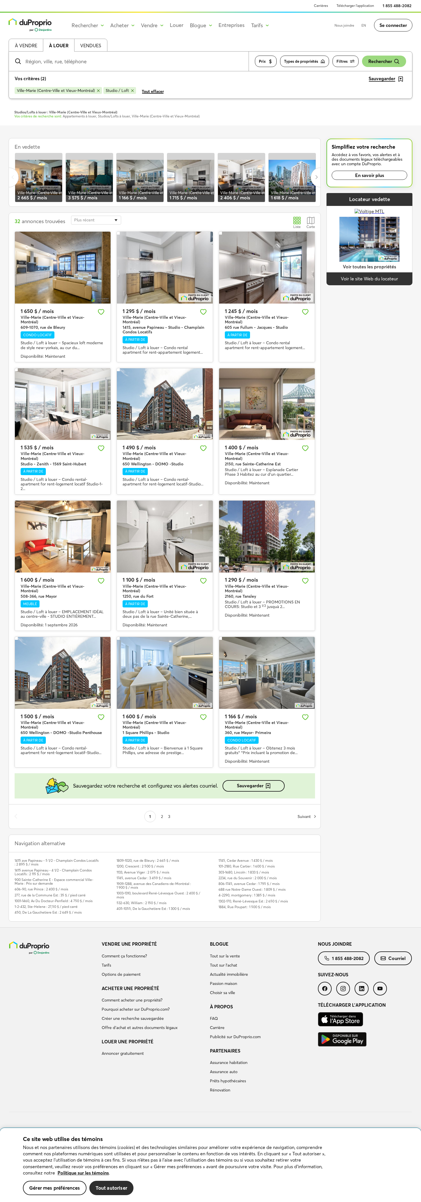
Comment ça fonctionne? (124, 956)
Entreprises (232, 25)
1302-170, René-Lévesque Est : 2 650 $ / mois (253, 901)
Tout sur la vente (225, 956)
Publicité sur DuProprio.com (235, 1036)
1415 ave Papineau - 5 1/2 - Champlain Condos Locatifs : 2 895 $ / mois (57, 862)
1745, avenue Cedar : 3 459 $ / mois (144, 878)
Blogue (219, 944)
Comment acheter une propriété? (132, 1000)
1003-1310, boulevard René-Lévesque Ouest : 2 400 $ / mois (158, 895)
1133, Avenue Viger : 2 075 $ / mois (143, 872)
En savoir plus (369, 175)
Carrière (217, 1027)
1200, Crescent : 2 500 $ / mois (140, 866)
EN (363, 25)
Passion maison (223, 983)
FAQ (214, 1018)
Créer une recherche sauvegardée (133, 1018)
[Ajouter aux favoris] (101, 312)
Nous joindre (344, 25)
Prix (262, 61)
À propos (221, 1007)
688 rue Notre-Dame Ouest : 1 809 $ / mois (252, 889)
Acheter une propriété (130, 988)
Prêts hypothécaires (228, 1080)
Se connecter (393, 25)
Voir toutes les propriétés (369, 266)
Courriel (397, 958)
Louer (176, 25)
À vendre (26, 45)
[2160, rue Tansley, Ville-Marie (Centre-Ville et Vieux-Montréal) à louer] (267, 537)
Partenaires (225, 1050)
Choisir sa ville (222, 992)
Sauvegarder (250, 785)
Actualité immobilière (229, 974)
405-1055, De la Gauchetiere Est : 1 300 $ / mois (153, 908)
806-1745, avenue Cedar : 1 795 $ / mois (249, 884)
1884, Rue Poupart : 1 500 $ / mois (245, 907)
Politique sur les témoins (83, 1173)
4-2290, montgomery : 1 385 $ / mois (247, 895)
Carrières (321, 5)
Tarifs (106, 965)
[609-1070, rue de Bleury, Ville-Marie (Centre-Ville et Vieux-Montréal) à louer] (63, 268)
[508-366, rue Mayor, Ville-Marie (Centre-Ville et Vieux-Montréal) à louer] (63, 537)
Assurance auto (223, 1071)
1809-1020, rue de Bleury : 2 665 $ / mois (148, 860)
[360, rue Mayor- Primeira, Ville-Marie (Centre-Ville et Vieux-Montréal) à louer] (267, 673)
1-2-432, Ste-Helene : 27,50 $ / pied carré (46, 906)
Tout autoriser (111, 1188)
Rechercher (380, 61)
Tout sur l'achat (223, 965)
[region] (210, 1165)
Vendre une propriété (129, 944)
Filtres (342, 61)
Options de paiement (121, 974)
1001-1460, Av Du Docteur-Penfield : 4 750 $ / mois (54, 901)
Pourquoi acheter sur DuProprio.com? (136, 1009)
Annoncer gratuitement (123, 1053)
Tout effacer (153, 91)
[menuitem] (153, 960)
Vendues (90, 45)
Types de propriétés (301, 61)
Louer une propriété (128, 1041)
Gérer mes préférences (54, 1188)
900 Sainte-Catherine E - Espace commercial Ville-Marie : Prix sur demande (54, 882)
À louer (58, 45)
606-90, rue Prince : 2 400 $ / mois (41, 889)
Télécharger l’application (355, 5)
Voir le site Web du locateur (369, 279)
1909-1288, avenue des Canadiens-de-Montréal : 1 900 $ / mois (154, 886)
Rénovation (220, 1090)
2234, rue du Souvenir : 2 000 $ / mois (248, 878)
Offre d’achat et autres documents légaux (140, 1027)
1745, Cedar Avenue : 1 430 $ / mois (246, 860)
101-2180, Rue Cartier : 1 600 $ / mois (247, 866)
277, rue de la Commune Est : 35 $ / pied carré (50, 895)
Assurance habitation (228, 1062)
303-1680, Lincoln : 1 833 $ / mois (244, 872)
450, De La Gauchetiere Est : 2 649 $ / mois (48, 912)
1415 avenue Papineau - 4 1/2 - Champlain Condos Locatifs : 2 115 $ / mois (53, 872)
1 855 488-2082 (397, 5)
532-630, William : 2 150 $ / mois (141, 903)
